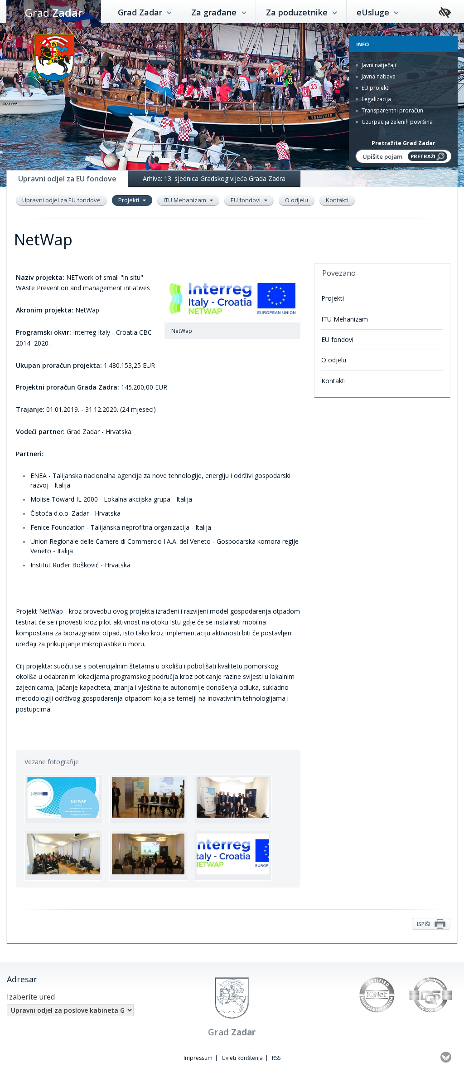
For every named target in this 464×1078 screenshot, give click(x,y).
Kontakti (337, 200)
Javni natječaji (378, 65)
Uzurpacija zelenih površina (396, 122)
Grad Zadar (141, 12)
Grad (53, 12)
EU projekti (375, 88)
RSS (276, 1058)
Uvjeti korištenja (242, 1058)
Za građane (215, 12)
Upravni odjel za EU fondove (61, 200)
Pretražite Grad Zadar (403, 143)
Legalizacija (375, 99)
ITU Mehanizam (186, 200)
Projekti (129, 200)
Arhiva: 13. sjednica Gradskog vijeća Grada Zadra (214, 178)
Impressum (198, 1058)
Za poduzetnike (298, 12)
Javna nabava (378, 76)
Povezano (339, 273)
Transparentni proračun (391, 110)
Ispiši (424, 924)
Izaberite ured (31, 997)
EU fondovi (246, 200)
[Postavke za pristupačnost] (445, 13)
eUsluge (374, 12)
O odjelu (296, 200)
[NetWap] (63, 799)
